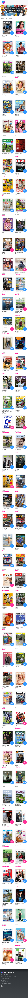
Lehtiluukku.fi (9, 972)
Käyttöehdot (5, 978)
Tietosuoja (4, 980)
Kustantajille (5, 981)
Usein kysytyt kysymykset (8, 976)
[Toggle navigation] (25, 2)
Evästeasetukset (6, 983)
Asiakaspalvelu (5, 974)
